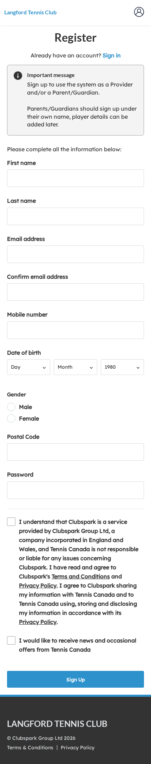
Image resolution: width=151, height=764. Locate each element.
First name (21, 162)
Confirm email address (37, 276)
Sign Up (75, 679)
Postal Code (23, 436)
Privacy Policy (38, 585)
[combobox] (28, 367)
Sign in (112, 55)
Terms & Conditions (30, 747)
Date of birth (24, 352)
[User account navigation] (139, 12)
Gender (16, 394)
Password (20, 474)
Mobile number (27, 314)
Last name (21, 200)
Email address (26, 238)
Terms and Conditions (81, 576)
